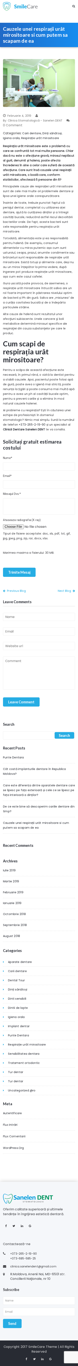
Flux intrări (10, 1125)
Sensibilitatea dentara (23, 1054)
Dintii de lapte (18, 1008)
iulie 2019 (9, 870)
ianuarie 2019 (12, 903)
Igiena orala (11, 138)
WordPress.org (13, 1148)
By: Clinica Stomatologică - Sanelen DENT (32, 121)
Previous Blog (16, 591)
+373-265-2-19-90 (32, 425)
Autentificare (12, 1113)
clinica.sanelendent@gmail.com (33, 1266)
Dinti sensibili (17, 999)
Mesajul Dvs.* (12, 493)
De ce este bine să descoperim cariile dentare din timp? (39, 809)
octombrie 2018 (14, 914)
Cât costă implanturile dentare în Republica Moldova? (34, 771)
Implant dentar (19, 1026)
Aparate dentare (20, 962)
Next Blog (64, 591)
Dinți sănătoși (52, 133)
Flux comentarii (14, 1136)
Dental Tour (16, 980)
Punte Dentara (13, 757)
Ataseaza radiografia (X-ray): (22, 520)
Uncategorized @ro (21, 1090)
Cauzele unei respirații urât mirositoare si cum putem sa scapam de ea (36, 825)
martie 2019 (11, 881)
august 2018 (11, 936)
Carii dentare (31, 133)
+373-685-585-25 (23, 1258)
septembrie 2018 (15, 925)
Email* (7, 475)
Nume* (7, 458)
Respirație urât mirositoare (40, 138)
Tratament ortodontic (24, 1063)
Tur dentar (15, 1072)
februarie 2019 (13, 892)
